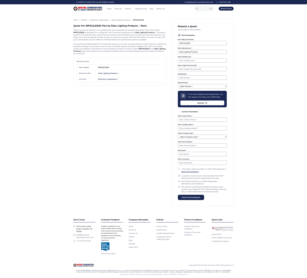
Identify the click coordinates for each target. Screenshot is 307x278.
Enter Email (182, 150)
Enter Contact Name (185, 116)
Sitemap (132, 244)
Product (128, 9)
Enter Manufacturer (185, 48)
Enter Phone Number (185, 142)
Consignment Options (220, 241)
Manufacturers (141, 9)
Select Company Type (186, 133)
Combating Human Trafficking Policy (163, 238)
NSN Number (182, 74)
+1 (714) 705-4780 (224, 2)
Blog (151, 9)
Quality (131, 237)
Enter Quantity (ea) (185, 57)
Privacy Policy (161, 226)
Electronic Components (99, 20)
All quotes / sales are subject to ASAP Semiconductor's (203, 170)
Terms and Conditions (190, 172)
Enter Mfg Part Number (186, 39)
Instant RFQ (133, 247)
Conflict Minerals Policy (165, 233)
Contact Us (160, 9)
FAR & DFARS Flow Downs (222, 238)
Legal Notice (217, 234)
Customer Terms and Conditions (192, 233)
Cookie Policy (161, 230)
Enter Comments (183, 159)
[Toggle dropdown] (132, 8)
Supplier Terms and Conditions (191, 227)
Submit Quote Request (191, 197)
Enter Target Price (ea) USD (187, 65)
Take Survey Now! (108, 253)
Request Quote (226, 8)
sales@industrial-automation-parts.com (199, 2)
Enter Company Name (186, 124)
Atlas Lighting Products (121, 20)
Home (109, 9)
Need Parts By (183, 82)
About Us (118, 9)
